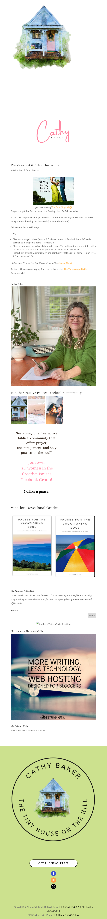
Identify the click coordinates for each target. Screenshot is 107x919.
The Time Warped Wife (62, 207)
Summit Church (65, 263)
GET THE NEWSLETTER (53, 863)
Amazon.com (81, 599)
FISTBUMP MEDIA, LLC (66, 914)
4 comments (37, 170)
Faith (28, 170)
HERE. (42, 730)
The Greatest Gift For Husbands (35, 165)
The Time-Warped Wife (75, 269)
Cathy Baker (18, 170)
